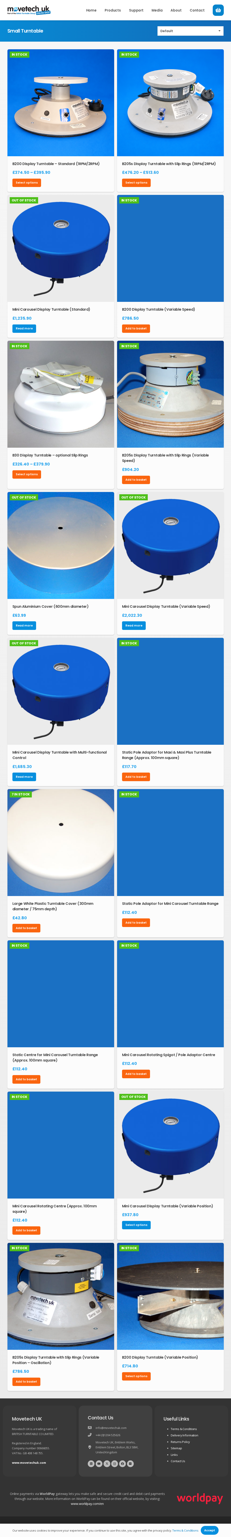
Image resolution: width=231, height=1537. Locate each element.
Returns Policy (180, 1442)
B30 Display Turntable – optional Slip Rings (50, 455)
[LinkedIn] (91, 1463)
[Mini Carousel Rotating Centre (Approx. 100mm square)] (60, 1145)
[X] (107, 1463)
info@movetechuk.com (111, 1428)
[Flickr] (130, 1463)
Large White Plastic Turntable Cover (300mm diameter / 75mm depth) (53, 906)
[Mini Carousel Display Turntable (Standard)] (60, 248)
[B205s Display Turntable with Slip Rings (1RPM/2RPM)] (170, 102)
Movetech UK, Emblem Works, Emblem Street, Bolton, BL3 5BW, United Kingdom (117, 1447)
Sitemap (176, 1448)
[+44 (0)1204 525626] (92, 1435)
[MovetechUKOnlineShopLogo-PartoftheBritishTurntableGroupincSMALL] (29, 10)
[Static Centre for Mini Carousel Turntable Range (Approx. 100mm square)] (60, 993)
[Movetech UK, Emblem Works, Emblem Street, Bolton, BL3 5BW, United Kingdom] (92, 1447)
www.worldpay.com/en (87, 1504)
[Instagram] (114, 1463)
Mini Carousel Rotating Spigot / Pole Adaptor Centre (168, 1054)
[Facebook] (122, 1463)
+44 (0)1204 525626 (108, 1435)
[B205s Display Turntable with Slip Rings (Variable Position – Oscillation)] (60, 1296)
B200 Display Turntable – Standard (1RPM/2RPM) (56, 163)
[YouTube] (99, 1463)
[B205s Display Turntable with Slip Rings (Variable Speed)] (170, 394)
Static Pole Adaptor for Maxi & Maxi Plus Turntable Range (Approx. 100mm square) (166, 755)
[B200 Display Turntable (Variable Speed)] (170, 248)
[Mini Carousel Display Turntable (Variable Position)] (170, 1145)
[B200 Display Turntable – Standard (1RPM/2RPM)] (60, 102)
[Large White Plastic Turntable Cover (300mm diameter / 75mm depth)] (60, 842)
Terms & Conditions (184, 1429)
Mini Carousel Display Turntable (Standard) (51, 309)
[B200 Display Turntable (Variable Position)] (170, 1296)
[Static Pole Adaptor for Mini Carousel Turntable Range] (170, 842)
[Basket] (218, 10)
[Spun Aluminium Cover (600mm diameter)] (60, 545)
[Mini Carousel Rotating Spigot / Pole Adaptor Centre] (170, 993)
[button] (124, 10)
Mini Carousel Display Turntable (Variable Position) (167, 1206)
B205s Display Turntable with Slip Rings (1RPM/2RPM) (169, 163)
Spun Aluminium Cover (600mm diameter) (50, 606)
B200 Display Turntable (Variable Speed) (158, 309)
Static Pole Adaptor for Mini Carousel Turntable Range (170, 903)
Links (174, 1455)
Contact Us (178, 1461)
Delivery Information (184, 1435)
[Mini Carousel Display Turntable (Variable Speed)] (170, 545)
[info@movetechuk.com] (92, 1428)
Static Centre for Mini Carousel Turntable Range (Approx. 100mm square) (55, 1057)
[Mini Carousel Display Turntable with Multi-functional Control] (60, 691)
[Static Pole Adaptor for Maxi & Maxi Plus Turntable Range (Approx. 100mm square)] (170, 691)
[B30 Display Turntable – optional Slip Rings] (60, 394)
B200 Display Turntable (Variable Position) (160, 1357)
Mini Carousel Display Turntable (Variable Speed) (166, 606)
